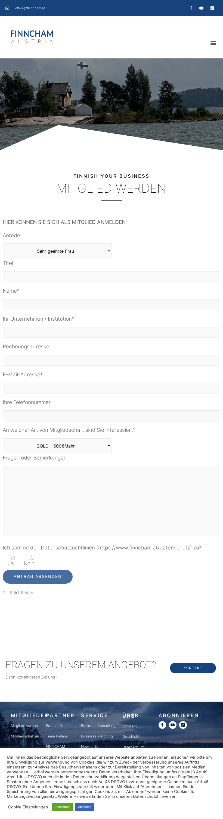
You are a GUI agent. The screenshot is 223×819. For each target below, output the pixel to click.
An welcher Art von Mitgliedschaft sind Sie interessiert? (69, 430)
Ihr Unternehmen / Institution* (39, 318)
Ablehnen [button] (84, 807)
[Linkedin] (212, 8)
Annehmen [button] (62, 807)
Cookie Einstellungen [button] (28, 807)
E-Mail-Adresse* (23, 374)
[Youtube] (201, 8)
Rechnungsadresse (26, 346)
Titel (8, 263)
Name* (11, 290)
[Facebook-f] (190, 8)
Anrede (11, 235)
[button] (213, 42)
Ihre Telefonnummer (27, 402)
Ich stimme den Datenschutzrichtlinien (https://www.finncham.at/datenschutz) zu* (102, 547)
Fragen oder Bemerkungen (35, 457)
